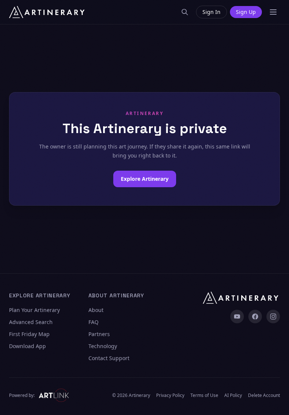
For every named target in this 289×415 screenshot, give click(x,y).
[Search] (185, 12)
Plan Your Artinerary (34, 310)
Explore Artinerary (145, 178)
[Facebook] (255, 316)
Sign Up (246, 11)
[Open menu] (273, 12)
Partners (99, 334)
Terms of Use (204, 395)
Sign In (211, 11)
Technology (102, 346)
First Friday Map (29, 334)
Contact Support (108, 358)
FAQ (93, 322)
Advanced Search (31, 322)
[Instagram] (273, 316)
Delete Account (264, 395)
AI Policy (233, 395)
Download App (27, 346)
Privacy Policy (170, 395)
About (95, 310)
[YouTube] (237, 316)
